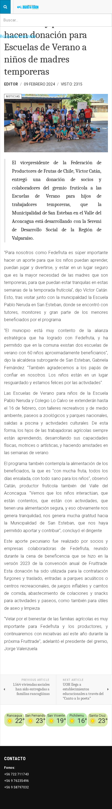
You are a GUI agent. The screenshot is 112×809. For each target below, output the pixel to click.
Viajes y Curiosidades (81, 730)
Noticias (101, 736)
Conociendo (25, 730)
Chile (40, 730)
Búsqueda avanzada (18, 36)
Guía (104, 730)
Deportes (53, 730)
